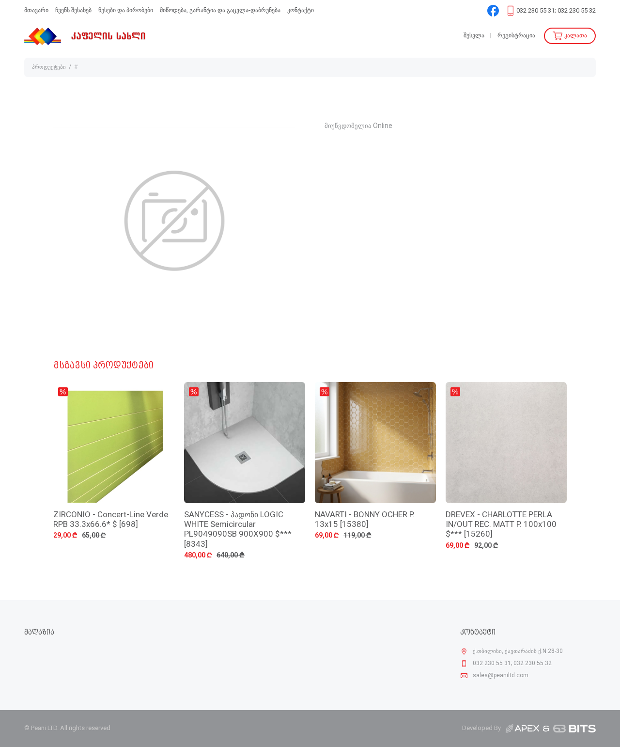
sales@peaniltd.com (500, 676)
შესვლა (474, 35)
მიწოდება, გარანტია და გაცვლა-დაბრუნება (220, 10)
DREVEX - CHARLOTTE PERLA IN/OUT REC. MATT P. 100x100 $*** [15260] (501, 525)
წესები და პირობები (125, 10)
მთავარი (36, 10)
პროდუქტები (49, 67)
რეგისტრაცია (516, 35)
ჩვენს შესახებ (73, 10)
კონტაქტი (300, 10)
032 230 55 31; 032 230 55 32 (556, 11)
